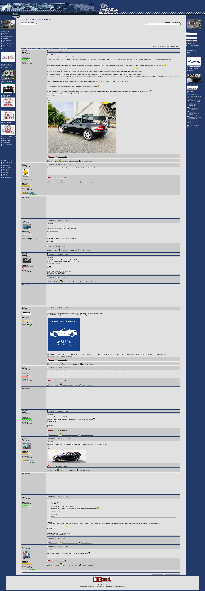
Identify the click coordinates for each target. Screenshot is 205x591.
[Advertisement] (7, 154)
